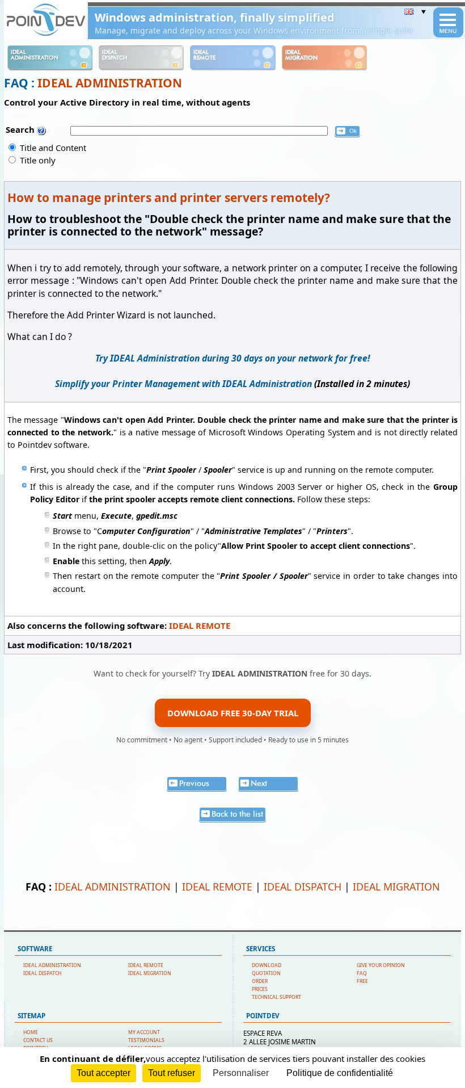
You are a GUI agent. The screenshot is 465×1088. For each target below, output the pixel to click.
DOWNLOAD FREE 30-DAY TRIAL (232, 713)
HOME (30, 1032)
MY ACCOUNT (144, 1032)
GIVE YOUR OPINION (381, 965)
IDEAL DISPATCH (302, 886)
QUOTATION (266, 973)
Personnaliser (241, 1073)
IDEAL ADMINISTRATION (109, 83)
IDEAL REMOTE (199, 625)
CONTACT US (38, 1040)
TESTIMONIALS (146, 1040)
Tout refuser (171, 1073)
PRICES (260, 989)
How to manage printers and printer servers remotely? (168, 197)
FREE (362, 981)
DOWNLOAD (266, 965)
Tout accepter (103, 1073)
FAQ (362, 973)
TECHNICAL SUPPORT (276, 997)
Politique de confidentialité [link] (339, 1073)
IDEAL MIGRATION (396, 886)
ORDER (260, 981)
